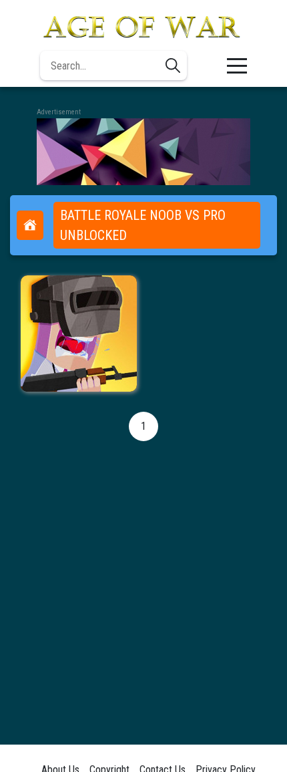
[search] (173, 65)
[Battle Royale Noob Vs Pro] (79, 333)
